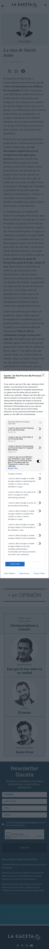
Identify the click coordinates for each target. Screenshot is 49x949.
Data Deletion (9, 573)
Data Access (24, 573)
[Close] (43, 375)
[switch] (39, 428)
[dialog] (24, 474)
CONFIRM (15, 564)
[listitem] (24, 422)
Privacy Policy (39, 573)
